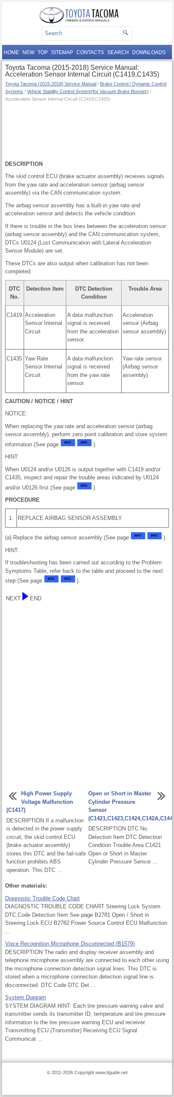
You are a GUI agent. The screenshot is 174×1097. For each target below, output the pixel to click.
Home (11, 52)
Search (118, 52)
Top (43, 52)
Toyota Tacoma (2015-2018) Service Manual (50, 83)
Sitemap (62, 52)
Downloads (149, 52)
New (28, 52)
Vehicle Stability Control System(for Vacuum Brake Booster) (88, 91)
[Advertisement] (87, 130)
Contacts (90, 52)
